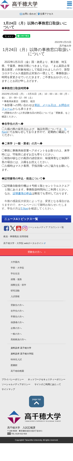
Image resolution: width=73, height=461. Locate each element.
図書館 (14, 365)
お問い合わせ (29, 14)
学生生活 (15, 273)
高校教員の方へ (18, 339)
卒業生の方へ (17, 316)
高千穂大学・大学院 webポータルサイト (23, 243)
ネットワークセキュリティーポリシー (46, 379)
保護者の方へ (17, 322)
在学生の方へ (17, 311)
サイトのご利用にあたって (47, 384)
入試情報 (15, 296)
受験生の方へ (35, 252)
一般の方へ (16, 334)
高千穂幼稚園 (17, 371)
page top (36, 399)
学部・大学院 (17, 268)
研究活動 (15, 291)
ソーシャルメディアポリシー (16, 384)
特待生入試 (16, 359)
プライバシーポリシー (13, 379)
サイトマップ (8, 389)
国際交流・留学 (18, 285)
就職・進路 (16, 279)
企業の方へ (16, 328)
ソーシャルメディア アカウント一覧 (46, 227)
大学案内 (15, 262)
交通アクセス (46, 14)
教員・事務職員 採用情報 (15, 236)
